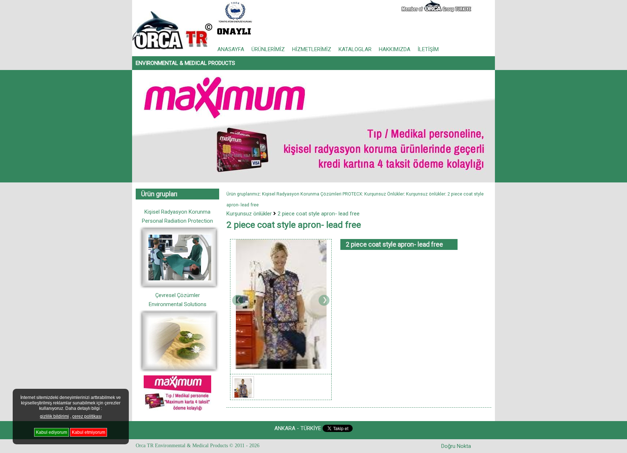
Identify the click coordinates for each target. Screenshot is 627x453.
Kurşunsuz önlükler (249, 213)
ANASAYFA (230, 49)
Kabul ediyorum (51, 432)
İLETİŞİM (428, 49)
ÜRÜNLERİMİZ (268, 49)
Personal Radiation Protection (177, 221)
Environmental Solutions (177, 304)
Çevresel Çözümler (177, 295)
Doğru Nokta (456, 446)
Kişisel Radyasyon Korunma (177, 212)
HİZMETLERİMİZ (311, 49)
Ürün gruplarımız (243, 194)
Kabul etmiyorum (88, 432)
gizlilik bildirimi (54, 416)
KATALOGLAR (355, 49)
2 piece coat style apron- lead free (319, 213)
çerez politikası (87, 416)
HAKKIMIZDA (394, 49)
